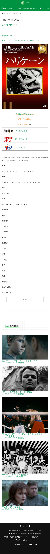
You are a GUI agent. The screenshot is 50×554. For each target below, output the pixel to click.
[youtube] (29, 526)
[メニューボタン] (3, 3)
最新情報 (15, 530)
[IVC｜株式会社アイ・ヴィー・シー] (25, 3)
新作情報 (33, 530)
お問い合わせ (25, 540)
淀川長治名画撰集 (17, 537)
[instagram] (26, 526)
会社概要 (39, 537)
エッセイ (35, 533)
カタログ (18, 533)
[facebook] (20, 526)
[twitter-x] (23, 526)
